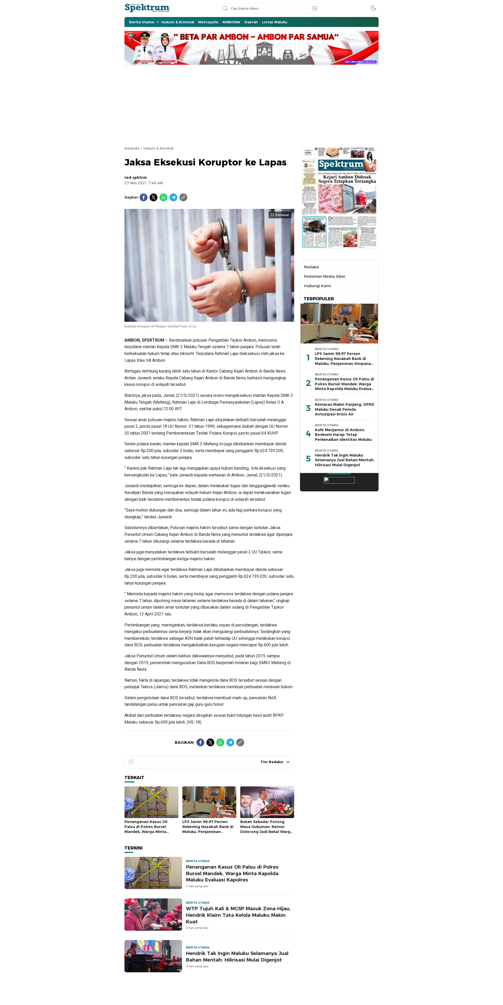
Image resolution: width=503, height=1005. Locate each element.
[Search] (314, 8)
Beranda (131, 148)
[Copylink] (183, 197)
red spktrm (135, 177)
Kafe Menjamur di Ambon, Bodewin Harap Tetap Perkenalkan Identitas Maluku (343, 435)
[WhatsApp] (163, 197)
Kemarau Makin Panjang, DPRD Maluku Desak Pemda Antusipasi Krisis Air (344, 409)
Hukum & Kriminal (158, 148)
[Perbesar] (209, 319)
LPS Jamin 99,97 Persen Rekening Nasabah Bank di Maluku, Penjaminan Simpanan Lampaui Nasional (207, 831)
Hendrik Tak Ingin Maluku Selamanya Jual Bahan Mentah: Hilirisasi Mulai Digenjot (237, 956)
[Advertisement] (251, 105)
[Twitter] (153, 197)
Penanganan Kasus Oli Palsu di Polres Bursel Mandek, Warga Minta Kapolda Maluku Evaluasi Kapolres (148, 831)
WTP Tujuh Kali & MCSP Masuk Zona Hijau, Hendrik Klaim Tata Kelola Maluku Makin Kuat (238, 915)
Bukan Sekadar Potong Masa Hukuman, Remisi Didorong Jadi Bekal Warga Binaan (266, 829)
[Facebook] (143, 197)
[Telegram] (173, 197)
